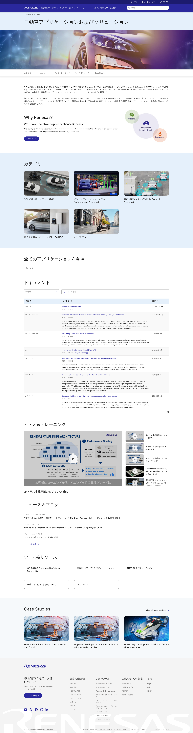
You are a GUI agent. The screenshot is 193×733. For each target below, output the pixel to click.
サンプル (147, 2)
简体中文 (85, 353)
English (77, 353)
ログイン (165, 2)
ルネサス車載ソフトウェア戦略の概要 (41, 537)
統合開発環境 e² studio (104, 684)
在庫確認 (125, 691)
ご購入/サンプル (127, 687)
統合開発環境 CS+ (102, 687)
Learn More (31, 139)
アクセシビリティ (134, 730)
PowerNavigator (101, 712)
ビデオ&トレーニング (61, 73)
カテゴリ (27, 73)
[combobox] (96, 268)
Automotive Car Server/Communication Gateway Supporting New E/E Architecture (93, 315)
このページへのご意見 (161, 730)
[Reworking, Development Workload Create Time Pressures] (146, 628)
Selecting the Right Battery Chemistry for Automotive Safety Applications (89, 396)
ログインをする (33, 695)
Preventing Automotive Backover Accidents (78, 334)
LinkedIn (46, 709)
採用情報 (73, 687)
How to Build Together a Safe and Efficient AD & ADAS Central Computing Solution (63, 527)
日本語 (149, 691)
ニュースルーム (75, 695)
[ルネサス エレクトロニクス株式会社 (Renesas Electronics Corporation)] (31, 7)
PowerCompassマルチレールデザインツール (106, 707)
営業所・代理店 (127, 695)
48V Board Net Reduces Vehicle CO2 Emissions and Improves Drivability (89, 358)
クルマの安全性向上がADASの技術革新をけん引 (79, 350)
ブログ (72, 706)
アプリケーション (29, 15)
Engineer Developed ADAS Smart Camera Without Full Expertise (96, 646)
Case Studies (100, 73)
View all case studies (156, 610)
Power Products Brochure (71, 307)
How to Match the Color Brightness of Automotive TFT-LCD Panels (86, 375)
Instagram (41, 709)
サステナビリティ (76, 698)
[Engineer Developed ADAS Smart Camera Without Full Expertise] (96, 628)
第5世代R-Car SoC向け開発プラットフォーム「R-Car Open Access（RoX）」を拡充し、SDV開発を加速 (72, 518)
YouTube (25, 709)
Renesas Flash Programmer (105, 691)
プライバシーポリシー (107, 730)
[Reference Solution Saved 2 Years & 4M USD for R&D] (46, 628)
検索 (148, 8)
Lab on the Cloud (102, 715)
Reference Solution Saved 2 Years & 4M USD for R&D (45, 646)
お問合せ (73, 702)
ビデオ (72, 709)
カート (156, 2)
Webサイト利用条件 (90, 730)
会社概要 (73, 684)
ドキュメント (42, 73)
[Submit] (27, 268)
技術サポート (126, 684)
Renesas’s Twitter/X (31, 709)
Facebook (36, 709)
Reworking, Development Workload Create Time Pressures (146, 646)
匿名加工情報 (121, 730)
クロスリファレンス (103, 719)
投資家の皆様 (75, 691)
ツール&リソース (82, 73)
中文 (148, 687)
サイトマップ (147, 730)
